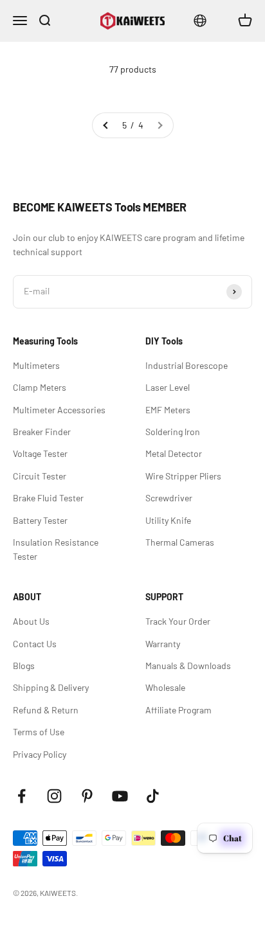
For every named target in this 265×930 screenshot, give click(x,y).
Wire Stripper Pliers (183, 475)
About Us (31, 621)
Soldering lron (172, 431)
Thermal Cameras (179, 542)
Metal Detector (173, 453)
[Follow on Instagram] (54, 796)
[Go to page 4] (106, 125)
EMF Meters (167, 409)
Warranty (162, 643)
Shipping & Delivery (51, 687)
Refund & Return (45, 709)
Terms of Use (38, 731)
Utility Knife (168, 520)
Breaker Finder (42, 431)
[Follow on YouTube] (120, 796)
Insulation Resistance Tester (55, 549)
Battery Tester (40, 520)
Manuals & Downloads (188, 665)
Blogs (24, 665)
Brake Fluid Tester (48, 497)
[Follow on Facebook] (21, 796)
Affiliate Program (178, 709)
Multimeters (36, 365)
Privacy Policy (39, 754)
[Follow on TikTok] (152, 796)
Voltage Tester (40, 453)
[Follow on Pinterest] (87, 796)
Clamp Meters (39, 387)
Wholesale (165, 687)
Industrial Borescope (186, 365)
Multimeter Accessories (59, 409)
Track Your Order (177, 621)
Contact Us (35, 643)
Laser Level (167, 387)
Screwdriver (168, 497)
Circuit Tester (39, 475)
